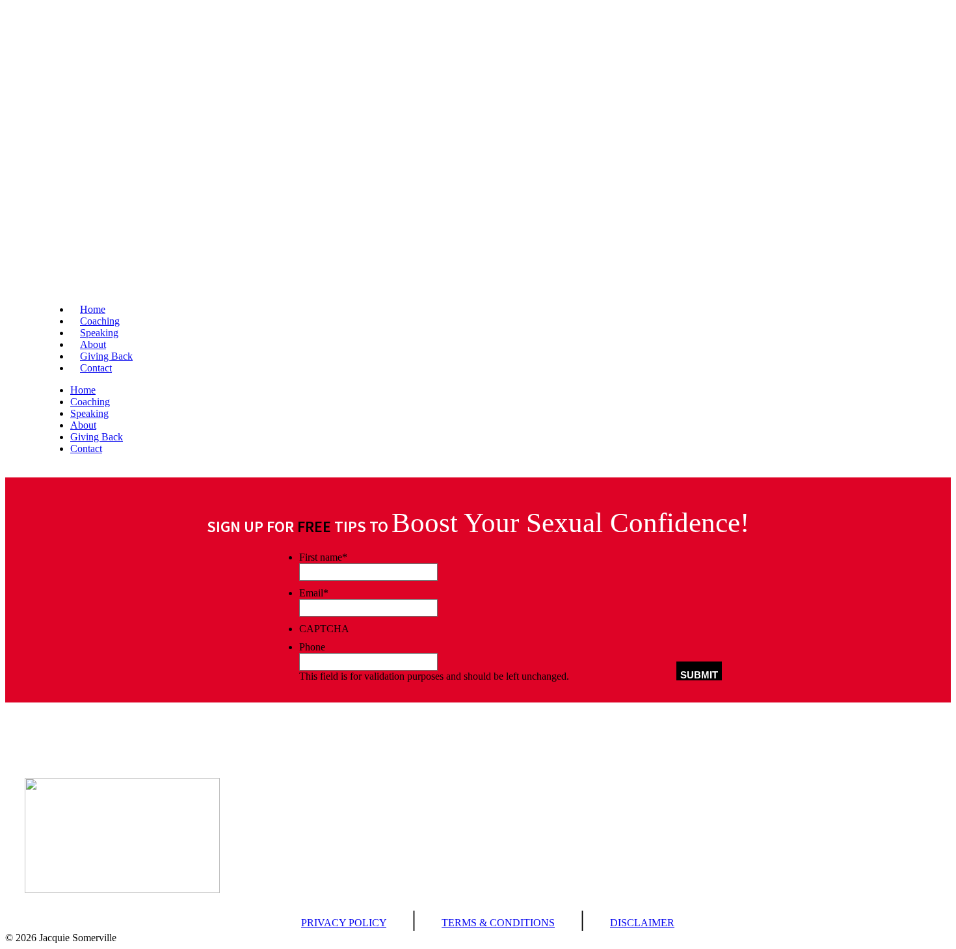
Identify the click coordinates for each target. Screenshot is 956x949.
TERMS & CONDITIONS (498, 922)
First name (323, 557)
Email (313, 592)
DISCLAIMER (642, 922)
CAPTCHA (324, 628)
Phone (312, 646)
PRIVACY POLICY (343, 922)
